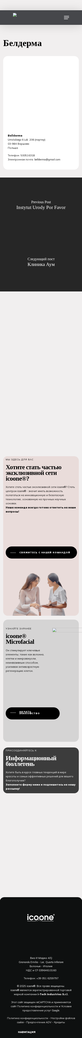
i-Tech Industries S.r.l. (53, 994)
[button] (66, 17)
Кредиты (59, 1022)
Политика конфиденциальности (37, 1006)
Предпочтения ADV (38, 1022)
